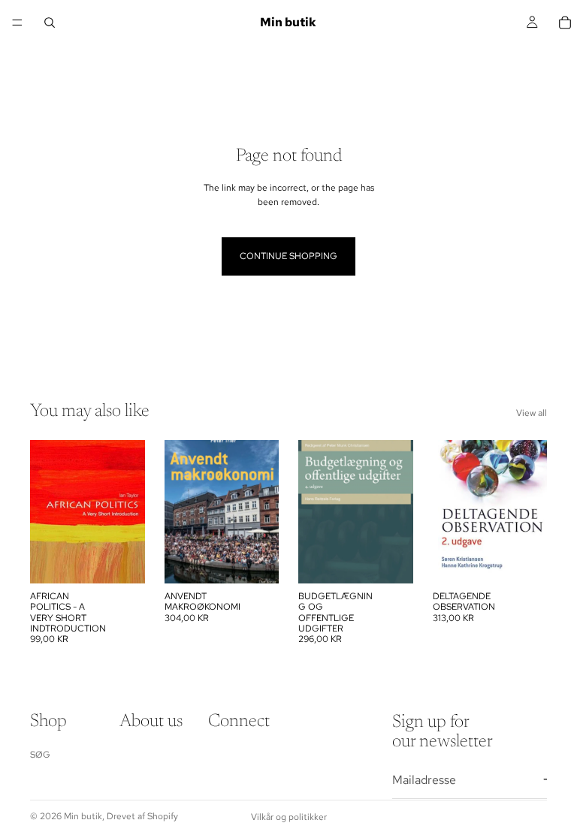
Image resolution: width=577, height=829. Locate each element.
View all (531, 413)
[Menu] (17, 22)
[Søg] (49, 22)
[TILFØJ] (121, 560)
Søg (40, 755)
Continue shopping (288, 256)
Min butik (83, 816)
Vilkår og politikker (289, 817)
